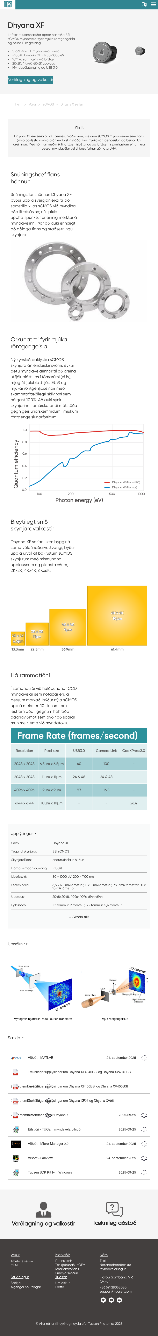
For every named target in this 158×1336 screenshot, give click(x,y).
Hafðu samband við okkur (117, 1279)
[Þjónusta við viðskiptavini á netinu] (152, 1255)
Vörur (32, 105)
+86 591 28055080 (113, 1287)
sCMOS (48, 105)
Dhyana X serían (71, 105)
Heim (18, 105)
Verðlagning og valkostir (30, 79)
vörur (15, 1255)
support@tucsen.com (116, 1291)
